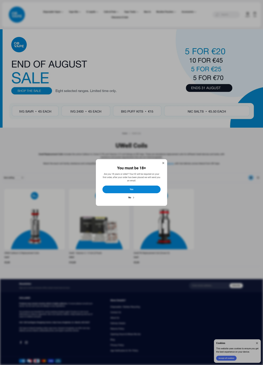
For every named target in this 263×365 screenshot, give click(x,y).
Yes (131, 189)
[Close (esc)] (163, 163)
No (129, 197)
